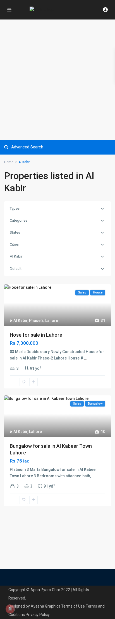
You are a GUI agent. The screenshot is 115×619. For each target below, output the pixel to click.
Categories (18, 220)
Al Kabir (16, 256)
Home (8, 162)
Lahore (51, 320)
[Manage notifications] (10, 609)
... (85, 358)
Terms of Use (73, 606)
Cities (14, 244)
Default (15, 268)
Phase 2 (36, 320)
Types (15, 208)
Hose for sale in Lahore (36, 335)
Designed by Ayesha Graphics (34, 606)
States (15, 232)
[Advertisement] (57, 79)
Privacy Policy (38, 614)
